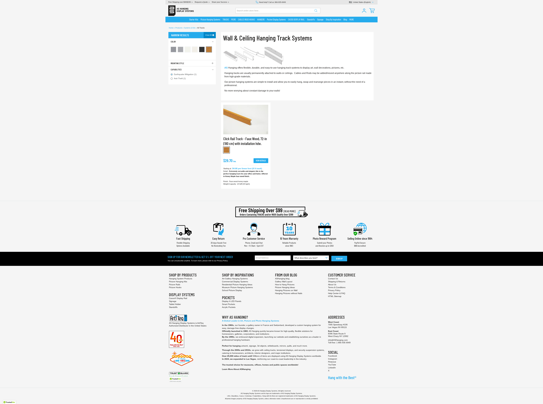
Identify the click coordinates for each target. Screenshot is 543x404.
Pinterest (332, 362)
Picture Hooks (175, 287)
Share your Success (219, 2)
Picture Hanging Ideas (285, 287)
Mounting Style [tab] (177, 63)
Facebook (332, 356)
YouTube (332, 365)
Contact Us (333, 278)
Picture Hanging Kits (178, 281)
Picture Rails (174, 284)
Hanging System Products (180, 278)
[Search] (315, 10)
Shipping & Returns (336, 281)
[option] (226, 150)
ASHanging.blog (282, 278)
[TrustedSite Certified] (175, 379)
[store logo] (181, 10)
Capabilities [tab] (176, 69)
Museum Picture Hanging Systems (237, 287)
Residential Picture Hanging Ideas (237, 284)
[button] (364, 10)
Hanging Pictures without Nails (288, 293)
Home (171, 28)
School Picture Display (232, 290)
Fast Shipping (183, 238)
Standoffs (173, 307)
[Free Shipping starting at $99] (271, 212)
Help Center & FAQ (336, 293)
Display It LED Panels (231, 301)
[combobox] (278, 10)
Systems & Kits (190, 28)
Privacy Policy (222, 261)
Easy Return (218, 238)
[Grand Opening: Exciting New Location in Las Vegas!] (181, 358)
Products (179, 28)
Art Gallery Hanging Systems (235, 278)
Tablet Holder (175, 304)
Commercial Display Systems (235, 281)
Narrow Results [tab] (180, 35)
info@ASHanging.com (338, 340)
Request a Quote (201, 2)
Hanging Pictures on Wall (286, 290)
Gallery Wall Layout (283, 281)
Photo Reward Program (324, 238)
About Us (332, 284)
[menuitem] (193, 19)
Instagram (332, 359)
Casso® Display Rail (178, 298)
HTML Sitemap (334, 296)
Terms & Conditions (336, 287)
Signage (172, 301)
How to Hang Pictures (284, 284)
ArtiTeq (200, 323)
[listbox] (245, 150)
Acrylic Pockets (228, 307)
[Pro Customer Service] (253, 228)
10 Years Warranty (289, 238)
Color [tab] (173, 41)
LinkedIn (332, 367)
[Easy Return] (218, 228)
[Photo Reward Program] (324, 228)
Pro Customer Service (254, 238)
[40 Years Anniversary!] (176, 339)
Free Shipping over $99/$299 (179, 2)
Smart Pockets (228, 304)
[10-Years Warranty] (289, 228)
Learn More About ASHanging (236, 369)
